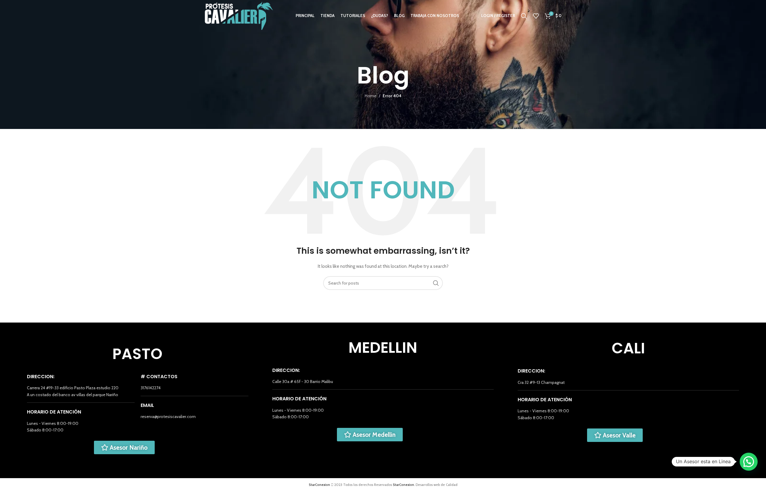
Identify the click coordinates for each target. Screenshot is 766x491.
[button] (749, 462)
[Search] (524, 16)
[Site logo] (239, 15)
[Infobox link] (81, 391)
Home (370, 95)
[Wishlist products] (536, 16)
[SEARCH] (436, 283)
